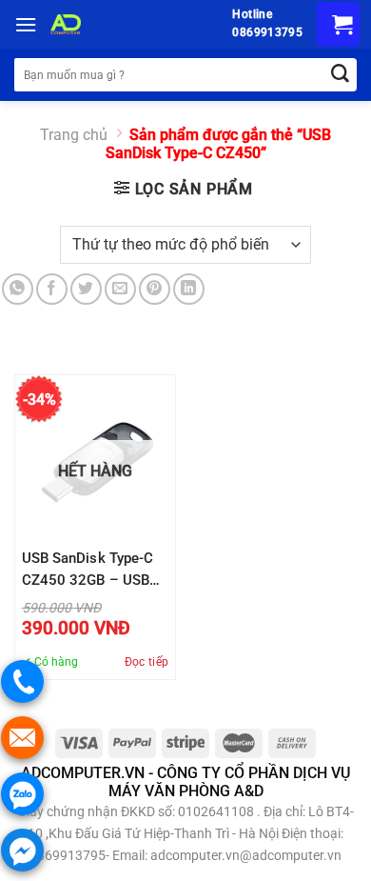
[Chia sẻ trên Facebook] (52, 289)
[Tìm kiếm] (340, 74)
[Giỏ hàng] (338, 24)
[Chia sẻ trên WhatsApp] (17, 289)
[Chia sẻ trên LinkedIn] (189, 289)
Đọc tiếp (147, 662)
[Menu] (25, 24)
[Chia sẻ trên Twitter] (86, 289)
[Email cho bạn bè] (120, 289)
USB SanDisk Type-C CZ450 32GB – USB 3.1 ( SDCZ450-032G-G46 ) (93, 570)
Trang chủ (73, 135)
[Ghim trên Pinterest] (154, 289)
